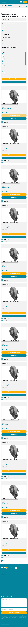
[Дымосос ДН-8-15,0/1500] (14, 451)
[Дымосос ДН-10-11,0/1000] (14, 254)
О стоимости (14, 118)
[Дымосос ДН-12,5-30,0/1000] (14, 175)
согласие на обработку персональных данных (9, 616)
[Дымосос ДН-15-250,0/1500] (14, 333)
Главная (2, 9)
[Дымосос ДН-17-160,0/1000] (14, 412)
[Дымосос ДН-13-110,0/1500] (14, 293)
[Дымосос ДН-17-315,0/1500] (14, 135)
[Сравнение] (20, 6)
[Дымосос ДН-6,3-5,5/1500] (14, 96)
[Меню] (21, 2)
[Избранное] (23, 6)
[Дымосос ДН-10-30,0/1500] (14, 530)
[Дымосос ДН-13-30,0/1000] (14, 214)
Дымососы (13, 9)
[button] (6, 112)
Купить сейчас (14, 158)
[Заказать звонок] (25, 2)
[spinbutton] (4, 112)
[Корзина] (26, 6)
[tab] (14, 26)
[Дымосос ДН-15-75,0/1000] (14, 372)
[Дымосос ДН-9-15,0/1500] (14, 491)
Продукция (7, 9)
